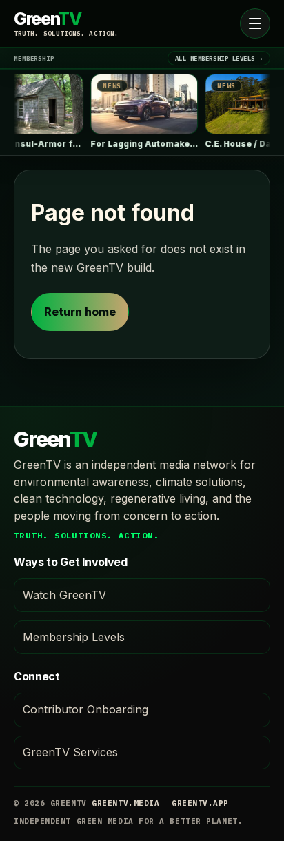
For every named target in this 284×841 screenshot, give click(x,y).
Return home (80, 311)
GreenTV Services (70, 752)
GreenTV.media (125, 803)
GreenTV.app (200, 803)
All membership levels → (219, 58)
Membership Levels (74, 637)
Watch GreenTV (64, 595)
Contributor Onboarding (85, 709)
